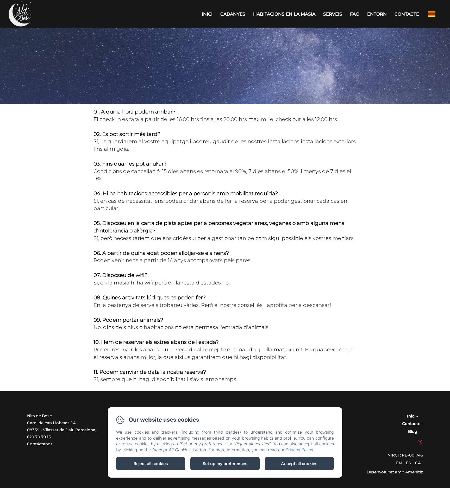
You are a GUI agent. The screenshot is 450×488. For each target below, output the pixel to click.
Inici (207, 14)
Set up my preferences (225, 463)
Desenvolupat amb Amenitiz (395, 472)
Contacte (407, 14)
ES (408, 462)
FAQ (354, 14)
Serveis (332, 14)
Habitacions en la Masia (284, 14)
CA (418, 462)
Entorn (377, 14)
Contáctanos (40, 443)
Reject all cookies (151, 463)
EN (399, 462)
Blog (412, 431)
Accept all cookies (299, 463)
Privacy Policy (299, 449)
